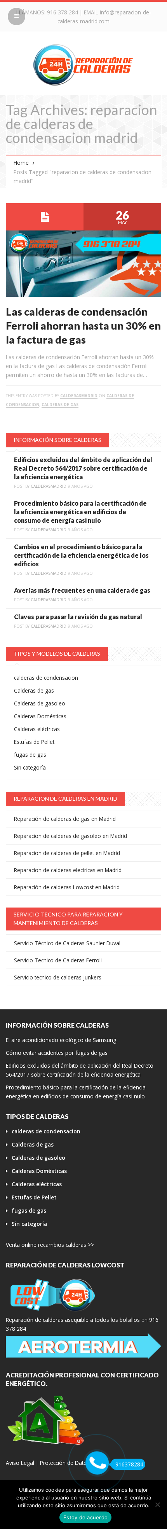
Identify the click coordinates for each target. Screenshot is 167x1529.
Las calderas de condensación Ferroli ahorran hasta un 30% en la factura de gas (83, 325)
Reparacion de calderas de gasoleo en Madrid (70, 836)
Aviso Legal (20, 1462)
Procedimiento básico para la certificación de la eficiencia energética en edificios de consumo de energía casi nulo (80, 511)
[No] (157, 1504)
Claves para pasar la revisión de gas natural (78, 616)
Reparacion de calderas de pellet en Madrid (67, 853)
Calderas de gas (60, 404)
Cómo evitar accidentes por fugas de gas (57, 1052)
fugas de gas (30, 754)
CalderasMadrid (78, 395)
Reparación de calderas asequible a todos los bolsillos (73, 1319)
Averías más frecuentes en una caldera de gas (82, 590)
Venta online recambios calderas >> (50, 1244)
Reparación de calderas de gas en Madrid (65, 818)
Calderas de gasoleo (39, 703)
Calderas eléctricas (37, 729)
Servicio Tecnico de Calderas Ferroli (58, 960)
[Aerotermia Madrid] (83, 1346)
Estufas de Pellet (34, 741)
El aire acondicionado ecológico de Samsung (61, 1040)
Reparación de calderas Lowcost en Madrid (67, 887)
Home (21, 162)
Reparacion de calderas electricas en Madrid (68, 870)
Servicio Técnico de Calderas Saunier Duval (67, 943)
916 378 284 (62, 12)
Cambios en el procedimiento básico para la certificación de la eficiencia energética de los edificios (81, 555)
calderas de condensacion (46, 677)
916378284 (129, 1464)
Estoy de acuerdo (85, 1517)
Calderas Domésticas (40, 716)
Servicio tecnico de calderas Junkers (57, 977)
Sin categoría (30, 767)
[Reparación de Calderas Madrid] (83, 64)
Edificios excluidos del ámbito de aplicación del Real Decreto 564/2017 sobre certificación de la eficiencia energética (83, 468)
